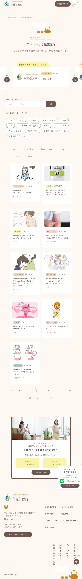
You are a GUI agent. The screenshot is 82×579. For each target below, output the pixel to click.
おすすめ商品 (60, 125)
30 (30, 397)
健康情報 (12, 136)
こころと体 (22, 125)
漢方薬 (35, 125)
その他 (30, 156)
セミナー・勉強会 (62, 131)
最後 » (52, 398)
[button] (7, 78)
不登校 (21, 120)
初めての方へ (49, 514)
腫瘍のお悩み (32, 131)
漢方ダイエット (48, 120)
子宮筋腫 (32, 120)
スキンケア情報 (15, 131)
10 (63, 390)
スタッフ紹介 (49, 527)
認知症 (63, 120)
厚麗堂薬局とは (50, 507)
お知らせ (25, 136)
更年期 (46, 131)
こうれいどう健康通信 (69, 520)
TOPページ (10, 17)
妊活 (10, 125)
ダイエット (14, 156)
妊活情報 (30, 149)
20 (70, 390)
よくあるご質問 (67, 507)
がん (10, 120)
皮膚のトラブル (46, 149)
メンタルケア (46, 74)
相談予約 (62, 4)
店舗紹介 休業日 (51, 520)
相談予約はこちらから (18, 534)
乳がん (47, 125)
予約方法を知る (70, 485)
